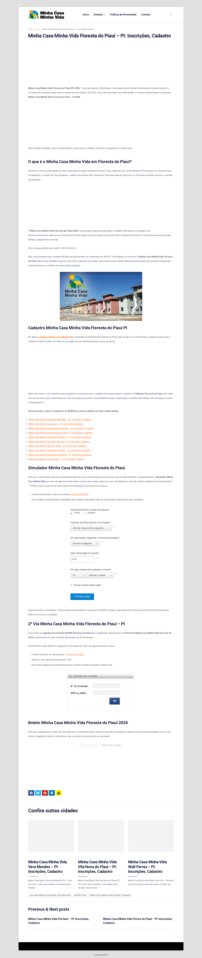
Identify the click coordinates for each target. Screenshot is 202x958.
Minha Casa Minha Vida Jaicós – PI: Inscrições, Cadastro (55, 424)
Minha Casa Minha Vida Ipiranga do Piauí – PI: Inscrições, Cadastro (60, 432)
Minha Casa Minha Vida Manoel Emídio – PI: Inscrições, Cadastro (59, 450)
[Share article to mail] (59, 793)
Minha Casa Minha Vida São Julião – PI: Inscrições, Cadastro (57, 446)
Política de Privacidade (123, 14)
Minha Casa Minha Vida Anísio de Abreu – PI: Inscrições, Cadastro (60, 455)
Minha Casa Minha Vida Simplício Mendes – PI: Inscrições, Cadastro (61, 428)
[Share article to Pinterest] (45, 793)
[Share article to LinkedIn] (52, 793)
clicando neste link (79, 494)
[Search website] (170, 14)
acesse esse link (75, 654)
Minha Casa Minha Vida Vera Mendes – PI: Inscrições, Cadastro (47, 867)
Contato (145, 14)
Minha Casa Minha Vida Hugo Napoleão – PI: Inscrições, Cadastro (59, 419)
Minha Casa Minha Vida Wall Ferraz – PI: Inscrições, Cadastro (147, 867)
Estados (98, 14)
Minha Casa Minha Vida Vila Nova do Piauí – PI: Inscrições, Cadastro (97, 867)
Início (86, 14)
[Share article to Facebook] (31, 793)
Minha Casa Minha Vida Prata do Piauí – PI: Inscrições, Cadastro (59, 441)
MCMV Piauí (80, 895)
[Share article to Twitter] (38, 793)
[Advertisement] (101, 62)
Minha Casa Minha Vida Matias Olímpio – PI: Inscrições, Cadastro (59, 437)
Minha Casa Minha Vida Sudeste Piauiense (110, 895)
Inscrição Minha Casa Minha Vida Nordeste (50, 895)
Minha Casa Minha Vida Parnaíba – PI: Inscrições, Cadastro (56, 459)
